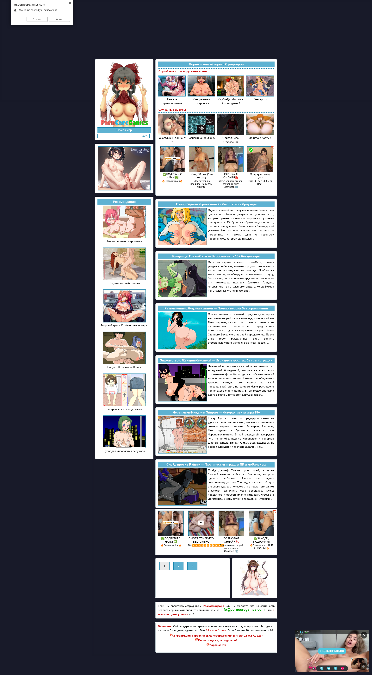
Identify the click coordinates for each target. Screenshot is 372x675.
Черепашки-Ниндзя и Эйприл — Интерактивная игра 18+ (216, 412)
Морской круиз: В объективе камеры (124, 325)
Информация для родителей (218, 640)
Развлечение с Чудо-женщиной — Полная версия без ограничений (216, 308)
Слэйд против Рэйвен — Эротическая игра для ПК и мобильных (216, 464)
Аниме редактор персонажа (124, 241)
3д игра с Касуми (260, 137)
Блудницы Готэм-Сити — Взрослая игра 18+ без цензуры (216, 256)
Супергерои (234, 64)
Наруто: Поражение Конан (124, 367)
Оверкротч (260, 99)
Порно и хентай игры (205, 64)
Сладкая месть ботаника (124, 283)
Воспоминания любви (201, 137)
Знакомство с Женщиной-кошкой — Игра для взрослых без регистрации (216, 360)
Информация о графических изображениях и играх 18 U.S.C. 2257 (218, 635)
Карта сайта (218, 644)
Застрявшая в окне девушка (124, 409)
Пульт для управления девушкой (124, 451)
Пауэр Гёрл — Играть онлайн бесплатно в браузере (216, 204)
